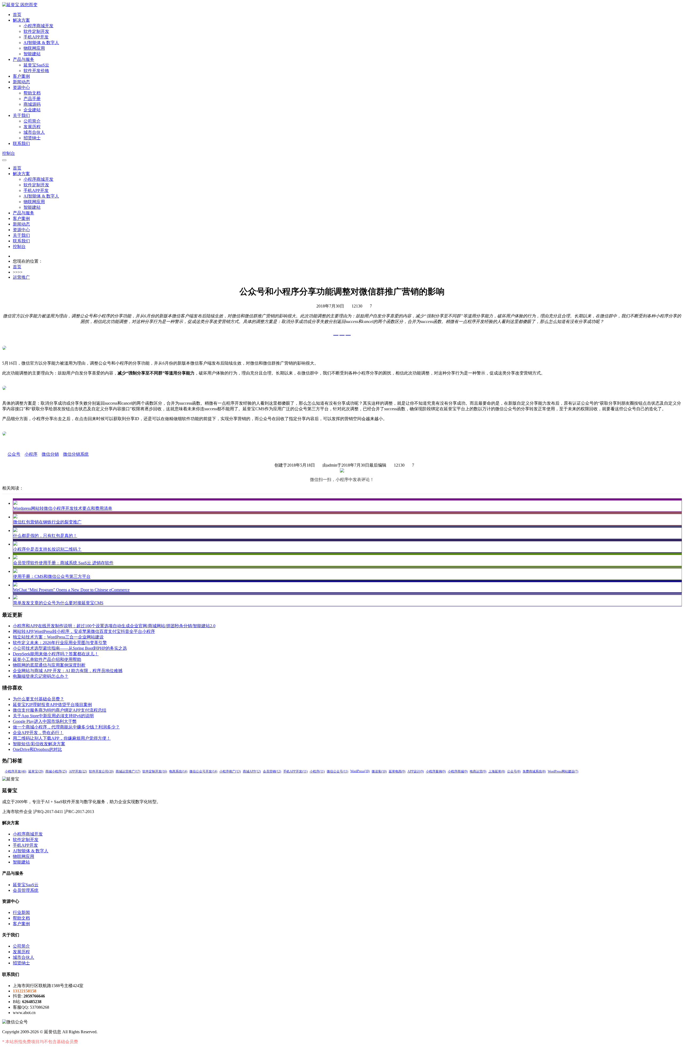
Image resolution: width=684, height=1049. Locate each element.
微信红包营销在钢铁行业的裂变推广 (47, 522)
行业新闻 (21, 912)
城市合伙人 (34, 132)
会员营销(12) (272, 771)
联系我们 (21, 143)
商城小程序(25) (56, 771)
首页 (17, 14)
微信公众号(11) (337, 771)
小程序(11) (317, 771)
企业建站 (32, 110)
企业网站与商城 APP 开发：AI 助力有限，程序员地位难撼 (67, 670)
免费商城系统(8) (534, 771)
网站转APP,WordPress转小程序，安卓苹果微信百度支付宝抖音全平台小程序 (84, 631)
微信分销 (50, 454)
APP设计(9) (415, 771)
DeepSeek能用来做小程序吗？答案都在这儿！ (56, 654)
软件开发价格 (36, 70)
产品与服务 (23, 59)
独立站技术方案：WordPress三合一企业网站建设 (58, 637)
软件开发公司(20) (101, 771)
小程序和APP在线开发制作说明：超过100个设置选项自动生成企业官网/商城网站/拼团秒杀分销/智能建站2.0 (114, 626)
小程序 (31, 454)
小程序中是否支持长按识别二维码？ (47, 549)
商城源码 (32, 104)
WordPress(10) (360, 771)
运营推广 (21, 277)
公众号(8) (513, 771)
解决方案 (21, 20)
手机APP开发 (36, 37)
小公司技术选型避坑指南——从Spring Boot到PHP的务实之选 (70, 648)
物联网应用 (34, 48)
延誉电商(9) (397, 771)
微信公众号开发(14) (203, 771)
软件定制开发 (36, 31)
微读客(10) (379, 771)
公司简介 (32, 121)
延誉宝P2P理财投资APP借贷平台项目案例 (52, 704)
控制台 (8, 153)
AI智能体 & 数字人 (41, 42)
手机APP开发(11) (295, 771)
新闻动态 (21, 82)
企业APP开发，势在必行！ (38, 732)
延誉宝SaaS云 (36, 65)
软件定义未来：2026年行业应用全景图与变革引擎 (60, 642)
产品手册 (32, 98)
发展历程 (32, 126)
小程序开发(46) (15, 771)
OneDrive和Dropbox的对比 (37, 749)
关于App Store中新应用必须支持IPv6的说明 (53, 715)
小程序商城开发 (38, 25)
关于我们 (21, 115)
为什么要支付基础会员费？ (38, 699)
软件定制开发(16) (154, 771)
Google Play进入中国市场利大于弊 (45, 721)
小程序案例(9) (436, 771)
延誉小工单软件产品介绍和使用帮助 (47, 659)
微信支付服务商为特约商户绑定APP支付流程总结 (59, 710)
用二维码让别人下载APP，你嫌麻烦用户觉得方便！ (62, 738)
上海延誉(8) (496, 771)
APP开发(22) (78, 771)
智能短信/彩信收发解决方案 (39, 744)
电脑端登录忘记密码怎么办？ (40, 676)
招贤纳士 (32, 138)
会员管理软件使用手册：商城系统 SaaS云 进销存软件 (63, 563)
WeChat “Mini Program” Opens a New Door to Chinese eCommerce (71, 589)
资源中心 (21, 87)
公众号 (13, 454)
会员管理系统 (25, 890)
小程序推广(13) (230, 771)
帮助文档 (32, 93)
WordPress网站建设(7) (563, 771)
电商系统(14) (178, 771)
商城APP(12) (252, 771)
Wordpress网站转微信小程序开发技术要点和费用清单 (62, 508)
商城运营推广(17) (128, 771)
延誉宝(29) (35, 771)
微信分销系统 (76, 454)
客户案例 (21, 76)
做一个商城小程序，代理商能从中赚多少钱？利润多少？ (66, 727)
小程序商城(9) (458, 771)
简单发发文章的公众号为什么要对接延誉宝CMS (58, 603)
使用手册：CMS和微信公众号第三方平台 (52, 576)
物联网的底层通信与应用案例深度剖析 (49, 665)
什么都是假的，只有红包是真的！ (45, 535)
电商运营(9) (478, 771)
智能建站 (32, 54)
